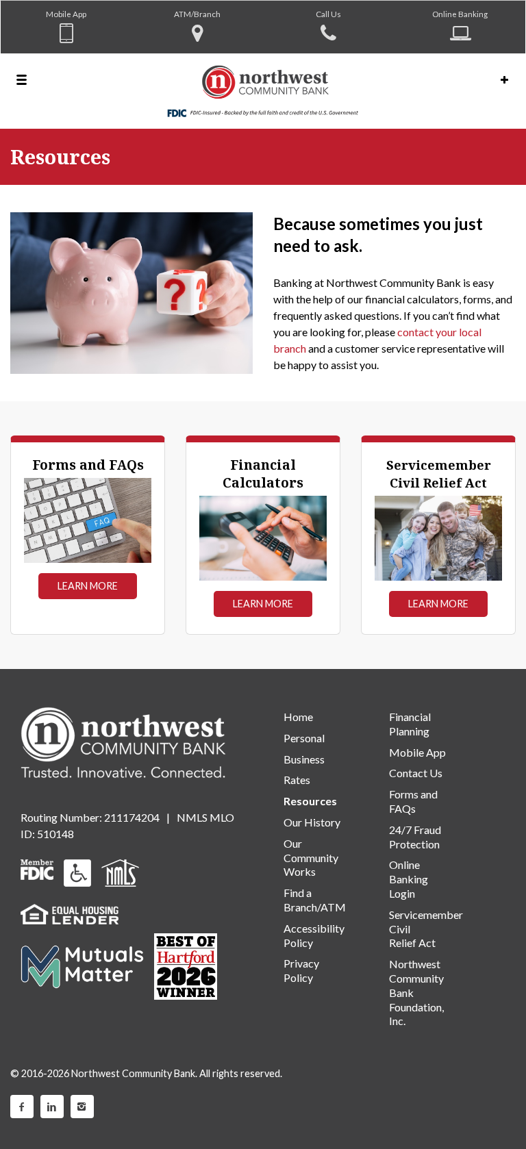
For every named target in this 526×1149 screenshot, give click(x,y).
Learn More (88, 586)
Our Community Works (311, 858)
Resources (310, 800)
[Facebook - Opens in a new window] (22, 1106)
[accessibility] (77, 871)
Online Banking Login (408, 879)
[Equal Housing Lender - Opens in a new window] (69, 912)
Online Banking (460, 13)
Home (298, 716)
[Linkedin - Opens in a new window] (52, 1106)
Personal (304, 737)
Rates (297, 779)
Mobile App (66, 13)
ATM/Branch (197, 13)
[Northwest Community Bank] (263, 91)
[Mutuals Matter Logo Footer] (82, 965)
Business (304, 759)
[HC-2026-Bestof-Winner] (185, 966)
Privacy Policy (301, 970)
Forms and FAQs (413, 801)
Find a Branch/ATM (315, 899)
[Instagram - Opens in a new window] (82, 1106)
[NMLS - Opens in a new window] (120, 871)
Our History (312, 822)
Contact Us (415, 772)
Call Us (328, 13)
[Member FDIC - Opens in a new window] (37, 867)
